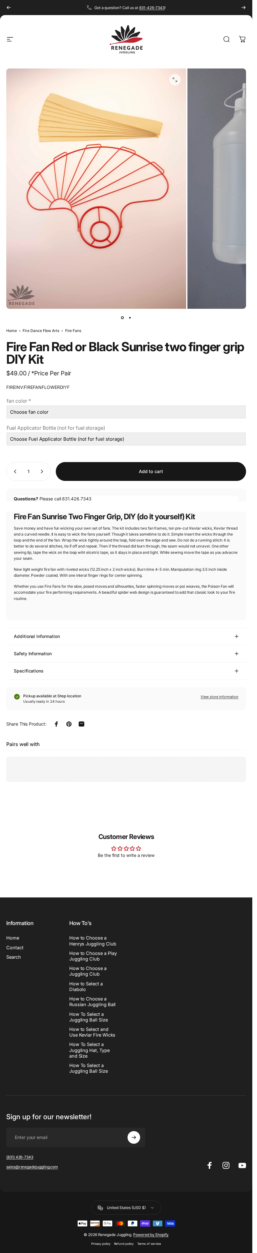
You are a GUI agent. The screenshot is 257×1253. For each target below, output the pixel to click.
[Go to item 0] (122, 317)
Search (13, 957)
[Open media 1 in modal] (175, 80)
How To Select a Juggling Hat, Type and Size (89, 1050)
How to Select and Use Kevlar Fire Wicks (92, 1032)
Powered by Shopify (151, 1234)
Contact (15, 948)
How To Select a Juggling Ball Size (88, 1017)
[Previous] (9, 7)
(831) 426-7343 (19, 1157)
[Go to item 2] (130, 317)
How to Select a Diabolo (86, 986)
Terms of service (149, 1243)
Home (11, 330)
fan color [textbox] (19, 401)
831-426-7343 (152, 7)
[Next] (243, 7)
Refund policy (124, 1243)
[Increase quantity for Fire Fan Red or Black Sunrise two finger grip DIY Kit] (43, 471)
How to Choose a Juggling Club (88, 971)
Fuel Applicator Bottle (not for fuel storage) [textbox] (56, 428)
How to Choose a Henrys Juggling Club (92, 940)
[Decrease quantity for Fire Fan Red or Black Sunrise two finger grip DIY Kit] (14, 471)
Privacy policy (100, 1243)
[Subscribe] (134, 1137)
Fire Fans (73, 330)
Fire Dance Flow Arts (41, 330)
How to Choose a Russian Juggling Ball (92, 1001)
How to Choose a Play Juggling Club (93, 956)
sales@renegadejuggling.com (32, 1166)
